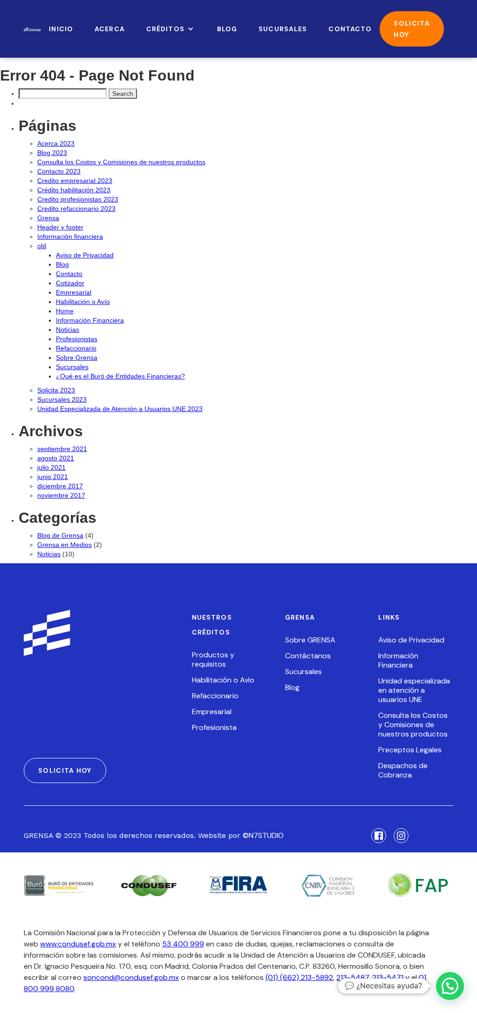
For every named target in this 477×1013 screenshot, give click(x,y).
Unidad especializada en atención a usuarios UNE (414, 690)
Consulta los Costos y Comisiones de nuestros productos (121, 162)
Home (65, 311)
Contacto (69, 273)
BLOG (227, 29)
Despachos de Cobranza (403, 770)
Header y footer (60, 227)
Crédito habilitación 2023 (73, 190)
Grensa (48, 218)
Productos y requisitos (213, 659)
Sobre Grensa (76, 357)
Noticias (67, 329)
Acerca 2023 (56, 143)
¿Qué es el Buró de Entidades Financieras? (120, 376)
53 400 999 (183, 944)
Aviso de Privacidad (85, 255)
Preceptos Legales (410, 750)
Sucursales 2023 (62, 399)
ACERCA (110, 29)
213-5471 (387, 977)
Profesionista (214, 727)
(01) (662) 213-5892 (299, 977)
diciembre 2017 (60, 486)
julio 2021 (51, 467)
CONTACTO (350, 29)
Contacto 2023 (59, 171)
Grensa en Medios (64, 544)
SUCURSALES (283, 29)
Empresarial (73, 292)
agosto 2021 (55, 458)
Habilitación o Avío (83, 301)
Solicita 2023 (56, 390)
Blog (62, 264)
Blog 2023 (52, 152)
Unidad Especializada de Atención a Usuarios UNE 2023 (120, 408)
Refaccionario (76, 348)
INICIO (61, 29)
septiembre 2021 (62, 448)
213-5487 (352, 977)
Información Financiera (90, 320)
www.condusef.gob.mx (78, 944)
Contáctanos (308, 656)
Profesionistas (76, 339)
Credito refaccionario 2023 (76, 208)
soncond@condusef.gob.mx (131, 977)
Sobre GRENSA (310, 640)
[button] (171, 29)
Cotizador (70, 283)
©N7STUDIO (263, 835)
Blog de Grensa (60, 535)
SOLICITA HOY (411, 29)
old (41, 246)
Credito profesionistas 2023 (77, 199)
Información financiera (70, 236)
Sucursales (72, 367)
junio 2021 (52, 476)
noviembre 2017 (61, 495)
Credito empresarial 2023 (74, 180)
